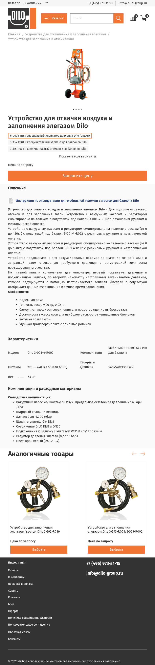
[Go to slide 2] (76, 109)
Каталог (14, 3)
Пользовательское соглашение (29, 624)
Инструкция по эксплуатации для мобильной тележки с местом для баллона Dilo (77, 201)
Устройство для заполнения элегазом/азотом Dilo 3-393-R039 (35, 529)
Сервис (13, 590)
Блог (11, 604)
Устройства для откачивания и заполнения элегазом (65, 34)
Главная (14, 34)
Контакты (14, 597)
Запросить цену (77, 175)
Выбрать (38, 549)
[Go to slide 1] (73, 109)
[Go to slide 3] (79, 109)
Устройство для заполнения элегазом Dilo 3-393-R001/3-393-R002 (115, 529)
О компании (32, 3)
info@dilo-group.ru (133, 3)
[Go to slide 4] (81, 109)
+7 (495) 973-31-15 (100, 3)
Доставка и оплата (20, 584)
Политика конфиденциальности (30, 618)
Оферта (13, 611)
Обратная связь (19, 632)
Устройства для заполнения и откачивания (41, 39)
